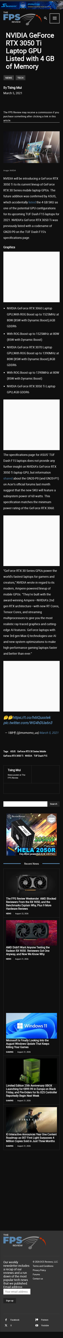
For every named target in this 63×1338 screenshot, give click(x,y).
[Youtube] (36, 1325)
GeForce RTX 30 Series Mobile (31, 751)
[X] (25, 101)
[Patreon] (36, 1320)
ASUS (13, 751)
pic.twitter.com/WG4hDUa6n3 (27, 722)
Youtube (45, 1325)
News (8, 77)
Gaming (9, 1052)
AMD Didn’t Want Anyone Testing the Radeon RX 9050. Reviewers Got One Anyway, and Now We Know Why (28, 950)
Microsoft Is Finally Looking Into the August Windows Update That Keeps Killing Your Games (27, 1043)
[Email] (40, 101)
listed (32, 202)
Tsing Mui (14, 87)
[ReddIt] (32, 101)
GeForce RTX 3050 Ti (13, 755)
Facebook (14, 1319)
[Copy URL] (48, 101)
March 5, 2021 (48, 733)
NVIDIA (28, 755)
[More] (56, 101)
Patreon (44, 1319)
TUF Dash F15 (40, 755)
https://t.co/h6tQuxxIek (31, 717)
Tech (20, 77)
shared (8, 478)
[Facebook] (17, 101)
